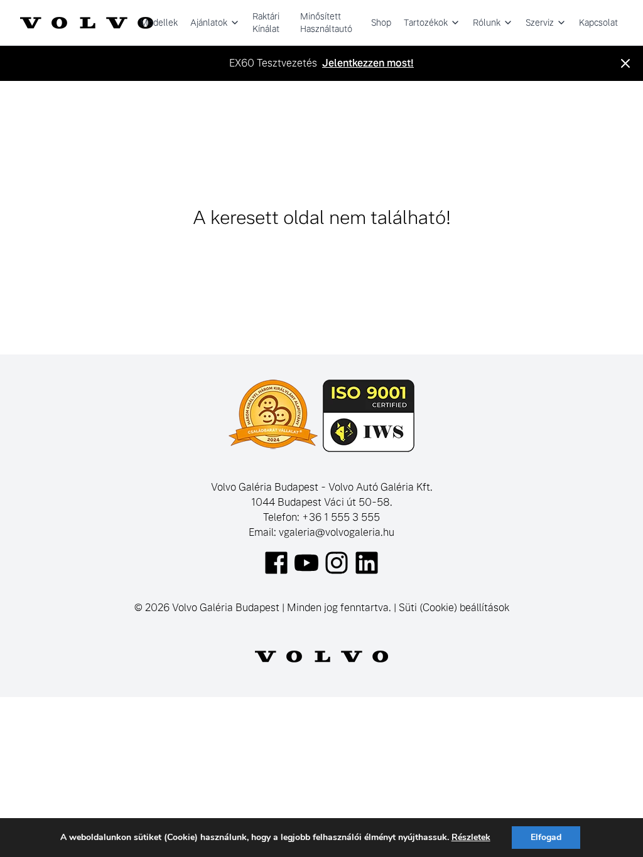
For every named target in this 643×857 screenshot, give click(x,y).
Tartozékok (426, 22)
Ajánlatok (208, 22)
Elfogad (546, 837)
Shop (381, 22)
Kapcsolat (598, 22)
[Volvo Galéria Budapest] (86, 22)
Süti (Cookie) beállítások (454, 607)
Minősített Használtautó (326, 23)
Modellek (159, 22)
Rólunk (486, 22)
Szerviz (540, 22)
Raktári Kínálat (265, 23)
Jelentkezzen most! (368, 63)
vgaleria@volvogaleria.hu (336, 532)
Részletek (470, 837)
